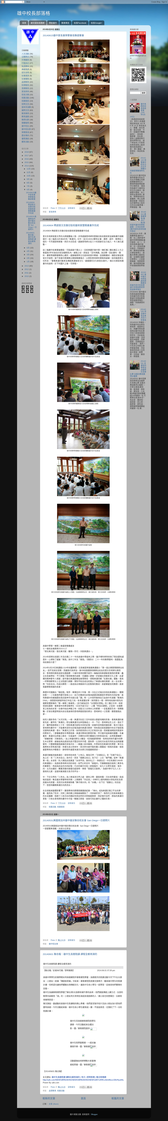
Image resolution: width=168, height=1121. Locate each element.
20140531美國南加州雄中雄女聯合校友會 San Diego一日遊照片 (76, 820)
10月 (29, 176)
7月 (28, 186)
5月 (28, 248)
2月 (28, 258)
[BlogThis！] (83, 208)
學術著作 (53, 23)
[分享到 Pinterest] (91, 208)
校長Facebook (80, 23)
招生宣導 (25, 73)
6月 (28, 190)
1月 (28, 262)
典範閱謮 (25, 69)
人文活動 (25, 54)
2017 (27, 156)
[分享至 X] (86, 208)
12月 (29, 169)
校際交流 (25, 104)
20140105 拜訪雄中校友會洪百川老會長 (143, 314)
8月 (28, 183)
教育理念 (65, 23)
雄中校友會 (53, 944)
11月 (29, 172)
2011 (27, 273)
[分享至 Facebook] (88, 208)
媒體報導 (25, 123)
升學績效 (25, 60)
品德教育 (52, 1091)
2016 (27, 159)
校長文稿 (25, 95)
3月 (28, 255)
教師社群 (25, 120)
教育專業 (25, 113)
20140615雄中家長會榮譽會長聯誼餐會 (63, 35)
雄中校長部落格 (33, 13)
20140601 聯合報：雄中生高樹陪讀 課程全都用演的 (70, 954)
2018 (27, 152)
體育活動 (25, 142)
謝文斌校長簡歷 (37, 23)
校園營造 (61, 807)
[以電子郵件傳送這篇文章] (81, 208)
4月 (28, 251)
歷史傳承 (25, 135)
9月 (28, 179)
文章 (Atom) (54, 1104)
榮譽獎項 (25, 132)
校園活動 (52, 807)
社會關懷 (25, 79)
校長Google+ (96, 23)
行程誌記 (25, 63)
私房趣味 (25, 66)
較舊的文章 (118, 1098)
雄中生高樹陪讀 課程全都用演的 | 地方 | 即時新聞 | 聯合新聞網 (79, 1077)
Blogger (94, 1114)
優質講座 (25, 139)
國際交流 (25, 110)
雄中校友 (25, 126)
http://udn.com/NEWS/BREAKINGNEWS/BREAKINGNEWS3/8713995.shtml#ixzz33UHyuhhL (83, 1080)
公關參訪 (25, 57)
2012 (27, 269)
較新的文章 (49, 1098)
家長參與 (52, 212)
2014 (27, 166)
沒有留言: (72, 208)
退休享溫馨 (26, 107)
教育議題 (25, 117)
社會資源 (25, 76)
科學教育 (25, 85)
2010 (27, 276)
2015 (27, 162)
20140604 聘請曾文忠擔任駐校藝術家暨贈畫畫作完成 (71, 225)
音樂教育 (25, 88)
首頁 (24, 23)
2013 (27, 266)
